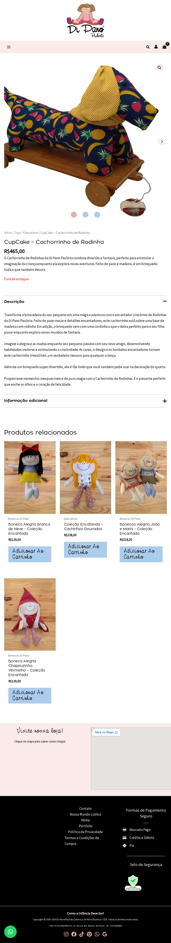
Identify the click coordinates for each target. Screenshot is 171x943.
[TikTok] (81, 934)
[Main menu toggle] (8, 47)
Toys (17, 233)
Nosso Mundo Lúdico (85, 814)
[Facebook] (74, 934)
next (161, 141)
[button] (148, 47)
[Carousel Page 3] (97, 215)
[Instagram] (66, 934)
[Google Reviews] (104, 934)
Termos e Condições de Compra (82, 841)
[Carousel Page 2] (85, 215)
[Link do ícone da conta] (156, 47)
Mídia (85, 820)
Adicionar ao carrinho (28, 554)
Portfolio (85, 826)
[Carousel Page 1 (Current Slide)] (74, 215)
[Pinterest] (89, 934)
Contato (85, 808)
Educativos (30, 233)
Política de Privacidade (85, 832)
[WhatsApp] (97, 934)
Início (8, 233)
